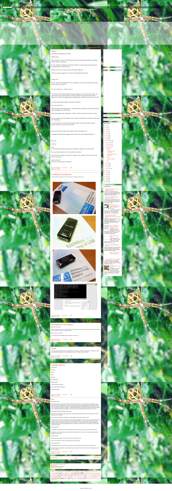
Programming (90, 22)
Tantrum (53, 51)
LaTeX (97, 474)
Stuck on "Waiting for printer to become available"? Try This (114, 226)
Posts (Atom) (78, 461)
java (86, 474)
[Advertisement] (24, 3)
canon (98, 471)
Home (53, 22)
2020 (107, 129)
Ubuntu (87, 478)
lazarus (52, 475)
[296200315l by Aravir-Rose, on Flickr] (54, 465)
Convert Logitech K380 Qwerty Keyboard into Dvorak (111, 197)
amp (55, 471)
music (68, 476)
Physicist (91, 476)
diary (55, 169)
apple (63, 471)
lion (59, 475)
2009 (107, 178)
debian (55, 316)
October (109, 144)
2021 (107, 127)
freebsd (92, 473)
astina (80, 471)
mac (63, 475)
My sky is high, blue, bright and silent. (58, 464)
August (108, 147)
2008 (107, 180)
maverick (93, 475)
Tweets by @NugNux (108, 119)
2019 (107, 131)
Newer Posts (54, 457)
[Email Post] (71, 167)
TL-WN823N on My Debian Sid (61, 174)
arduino (67, 471)
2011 (107, 174)
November (109, 142)
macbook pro (74, 475)
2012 (107, 172)
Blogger (90, 488)
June (108, 164)
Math (83, 475)
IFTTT (63, 474)
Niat (52, 399)
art (70, 471)
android (58, 471)
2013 (107, 170)
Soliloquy (58, 169)
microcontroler (54, 476)
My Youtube (60, 22)
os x (83, 476)
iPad (79, 474)
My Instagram (68, 22)
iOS (76, 474)
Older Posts (97, 457)
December (109, 140)
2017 (107, 133)
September (109, 145)
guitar (55, 474)
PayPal (76, 22)
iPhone (83, 474)
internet (72, 474)
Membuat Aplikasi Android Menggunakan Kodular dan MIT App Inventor (112, 216)
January (109, 168)
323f (52, 471)
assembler (75, 471)
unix (91, 478)
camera (94, 471)
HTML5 (59, 474)
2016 (107, 135)
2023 (107, 125)
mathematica (88, 475)
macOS (80, 475)
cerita (52, 473)
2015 (107, 136)
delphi (72, 473)
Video (94, 478)
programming (55, 478)
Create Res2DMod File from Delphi (112, 259)
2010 (107, 176)
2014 (107, 138)
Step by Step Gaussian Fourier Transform (115, 253)
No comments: (65, 167)
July (108, 163)
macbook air (68, 475)
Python (82, 22)
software (75, 478)
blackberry (89, 471)
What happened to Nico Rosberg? (62, 324)
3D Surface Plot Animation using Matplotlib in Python (112, 190)
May (108, 166)
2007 (107, 181)
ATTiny (84, 471)
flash (85, 473)
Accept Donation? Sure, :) (109, 115)
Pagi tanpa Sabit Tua (58, 365)
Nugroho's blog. (62, 12)
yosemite (54, 479)
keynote (94, 474)
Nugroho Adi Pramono (57, 467)
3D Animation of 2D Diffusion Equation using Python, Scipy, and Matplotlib (115, 206)
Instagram (68, 474)
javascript (90, 474)
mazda (97, 475)
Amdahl (53, 348)
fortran (88, 473)
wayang (98, 478)
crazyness (64, 473)
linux (58, 316)
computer (56, 473)
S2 (71, 478)
